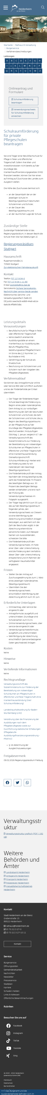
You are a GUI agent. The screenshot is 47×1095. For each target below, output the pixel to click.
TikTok (16, 1041)
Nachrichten (9, 973)
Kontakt (17, 944)
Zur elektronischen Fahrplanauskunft (21, 267)
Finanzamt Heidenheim (17, 879)
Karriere (7, 988)
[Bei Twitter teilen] (17, 782)
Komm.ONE (16, 1075)
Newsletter (9, 977)
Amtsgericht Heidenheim (17, 876)
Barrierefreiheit (9, 1086)
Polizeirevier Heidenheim (17, 883)
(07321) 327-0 (13, 929)
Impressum (8, 1080)
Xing (15, 1056)
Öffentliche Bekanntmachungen (18, 998)
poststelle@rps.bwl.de (20, 285)
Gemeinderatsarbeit (13, 970)
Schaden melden (11, 991)
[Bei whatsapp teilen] (27, 782)
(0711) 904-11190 (17, 282)
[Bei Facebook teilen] (7, 782)
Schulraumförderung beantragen (22, 101)
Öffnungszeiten (11, 966)
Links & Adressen (12, 995)
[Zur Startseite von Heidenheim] (21, 7)
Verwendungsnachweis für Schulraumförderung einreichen (23, 113)
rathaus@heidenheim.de (17, 926)
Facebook (17, 1026)
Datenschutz (8, 1083)
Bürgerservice (12, 48)
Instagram (18, 1033)
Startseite (8, 45)
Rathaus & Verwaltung (25, 45)
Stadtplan (8, 984)
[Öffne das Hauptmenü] (5, 7)
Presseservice (10, 980)
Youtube (17, 1048)
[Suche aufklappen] (42, 8)
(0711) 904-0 (18, 279)
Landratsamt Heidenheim (18, 872)
